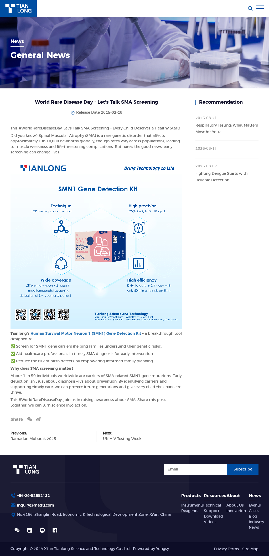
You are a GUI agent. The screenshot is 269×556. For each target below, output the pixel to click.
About (233, 496)
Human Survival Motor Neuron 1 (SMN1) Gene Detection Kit (85, 333)
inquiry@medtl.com (35, 505)
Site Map (250, 549)
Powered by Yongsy (151, 549)
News (255, 496)
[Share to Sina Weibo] (39, 419)
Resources (215, 496)
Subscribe (243, 469)
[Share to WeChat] (30, 419)
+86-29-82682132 (33, 496)
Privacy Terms (226, 549)
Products (191, 496)
